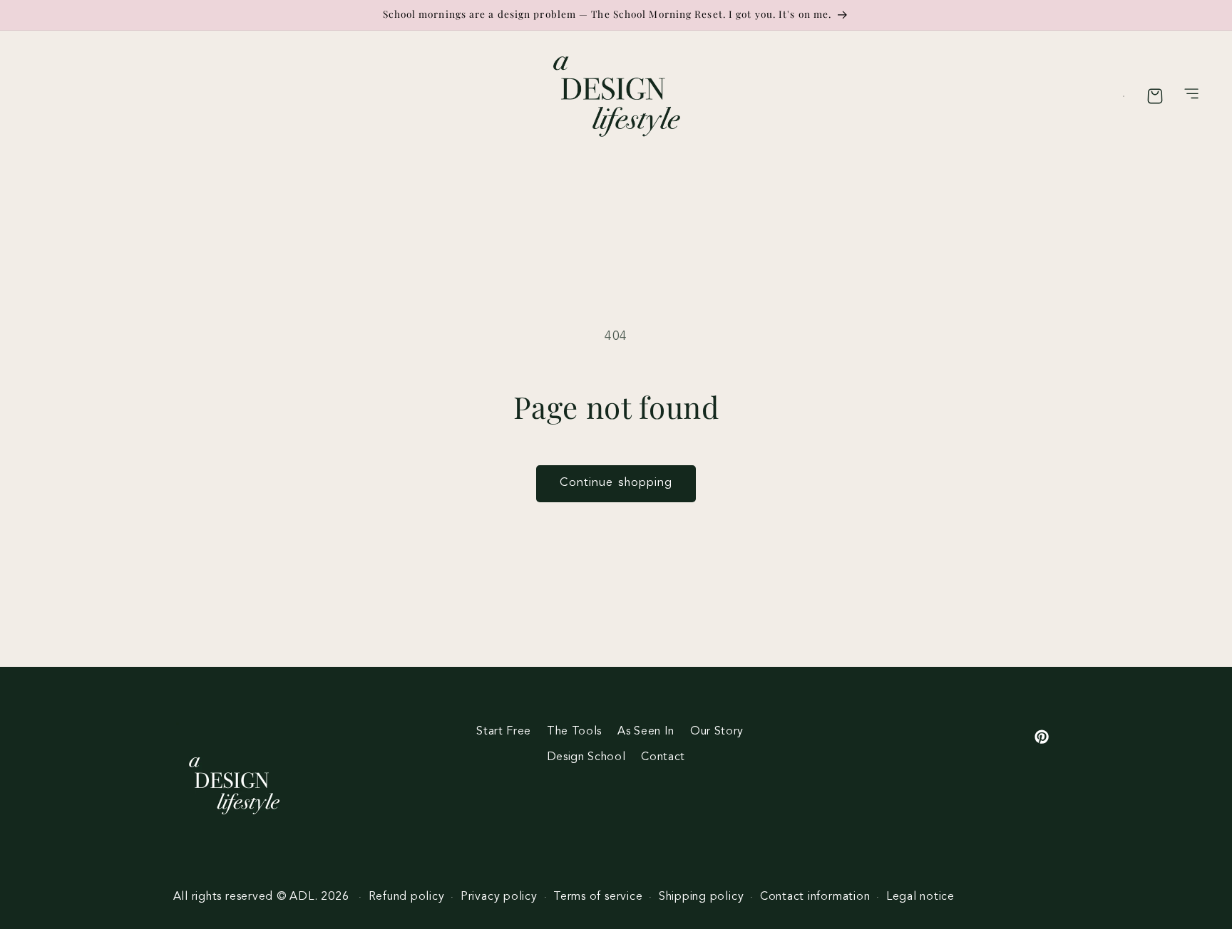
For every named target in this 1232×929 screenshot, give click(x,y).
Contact (663, 757)
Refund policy (407, 897)
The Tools (574, 731)
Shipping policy (701, 897)
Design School (586, 757)
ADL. (303, 897)
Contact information (815, 897)
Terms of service (597, 897)
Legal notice (920, 897)
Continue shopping (616, 483)
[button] (1192, 96)
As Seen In (645, 731)
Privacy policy (499, 897)
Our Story (717, 731)
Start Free (503, 731)
